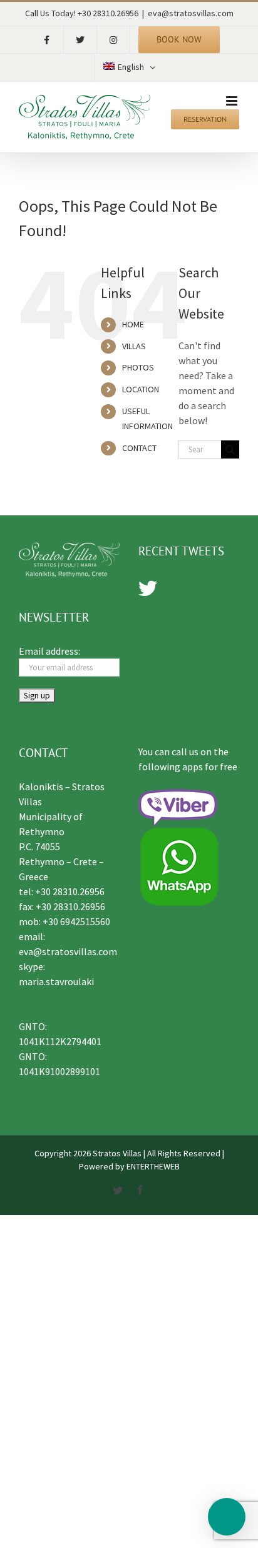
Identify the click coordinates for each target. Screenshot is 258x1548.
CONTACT (139, 448)
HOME (133, 324)
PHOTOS (138, 367)
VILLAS (134, 346)
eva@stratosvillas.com (191, 13)
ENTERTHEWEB (153, 1166)
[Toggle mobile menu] (232, 100)
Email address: (49, 651)
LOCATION (140, 389)
